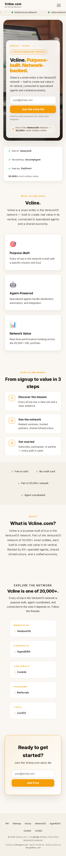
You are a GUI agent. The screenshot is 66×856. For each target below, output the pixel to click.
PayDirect (26, 168)
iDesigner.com (21, 845)
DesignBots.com (33, 847)
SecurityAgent (32, 159)
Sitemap (17, 823)
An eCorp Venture (13, 7)
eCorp (28, 823)
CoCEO (21, 713)
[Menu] (58, 5)
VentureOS (25, 151)
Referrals (23, 692)
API (7, 823)
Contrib (21, 672)
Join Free (33, 783)
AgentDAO (23, 651)
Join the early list (33, 109)
